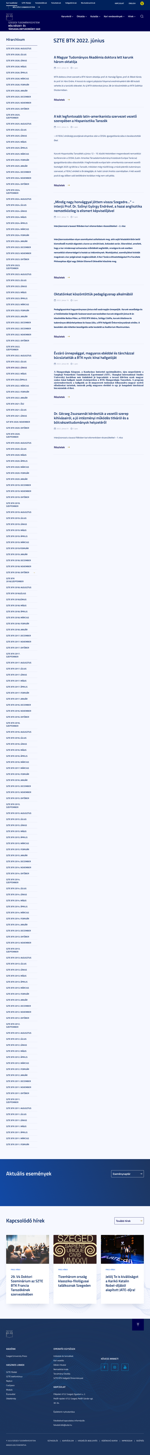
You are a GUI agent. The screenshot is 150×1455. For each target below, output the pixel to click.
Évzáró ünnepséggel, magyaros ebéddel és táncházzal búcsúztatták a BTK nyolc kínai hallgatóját (94, 355)
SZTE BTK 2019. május (16, 530)
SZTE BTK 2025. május (16, 141)
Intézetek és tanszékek (63, 1356)
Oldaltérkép (11, 1398)
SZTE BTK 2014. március (17, 912)
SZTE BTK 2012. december (18, 1005)
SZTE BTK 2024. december (18, 172)
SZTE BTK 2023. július (16, 280)
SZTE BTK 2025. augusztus (18, 123)
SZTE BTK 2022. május (16, 373)
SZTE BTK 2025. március (17, 153)
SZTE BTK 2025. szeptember (13, 116)
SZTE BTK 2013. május (16, 975)
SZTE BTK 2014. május (16, 900)
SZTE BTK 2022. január (17, 397)
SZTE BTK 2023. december (18, 247)
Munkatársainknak (88, 3)
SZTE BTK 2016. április (17, 756)
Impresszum (127, 1440)
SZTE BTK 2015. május (16, 831)
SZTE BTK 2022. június (16, 367)
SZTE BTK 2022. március (17, 385)
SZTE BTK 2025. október (17, 108)
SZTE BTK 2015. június (16, 825)
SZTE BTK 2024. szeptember (13, 191)
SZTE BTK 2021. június (16, 415)
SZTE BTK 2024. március (17, 229)
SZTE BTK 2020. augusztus (18, 442)
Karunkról (66, 16)
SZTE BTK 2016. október (17, 716)
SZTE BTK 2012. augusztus (18, 1032)
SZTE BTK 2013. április (17, 981)
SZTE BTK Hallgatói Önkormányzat (68, 1378)
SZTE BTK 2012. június (16, 1045)
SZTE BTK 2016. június (16, 743)
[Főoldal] (9, 17)
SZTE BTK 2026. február (17, 84)
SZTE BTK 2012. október (17, 1018)
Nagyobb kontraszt (142, 3)
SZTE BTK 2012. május (16, 1051)
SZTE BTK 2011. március (17, 1138)
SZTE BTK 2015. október (17, 798)
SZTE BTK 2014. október (17, 873)
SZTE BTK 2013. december (18, 930)
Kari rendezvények (113, 16)
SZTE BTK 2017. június (16, 674)
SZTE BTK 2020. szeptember (13, 435)
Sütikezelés (53, 1440)
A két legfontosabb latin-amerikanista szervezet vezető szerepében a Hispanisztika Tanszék (95, 118)
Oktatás (81, 16)
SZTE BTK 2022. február (17, 391)
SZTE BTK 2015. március (17, 843)
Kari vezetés (58, 1360)
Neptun (9, 1380)
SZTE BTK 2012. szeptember (13, 1025)
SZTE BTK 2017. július (16, 668)
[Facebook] (104, 1367)
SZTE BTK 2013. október (17, 936)
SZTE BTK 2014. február (17, 918)
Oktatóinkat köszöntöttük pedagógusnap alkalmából (93, 294)
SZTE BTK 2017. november (18, 641)
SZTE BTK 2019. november (18, 491)
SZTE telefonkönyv (14, 1376)
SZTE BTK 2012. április (17, 1057)
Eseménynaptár (122, 1174)
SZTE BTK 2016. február (17, 774)
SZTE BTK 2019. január (17, 554)
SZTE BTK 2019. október (17, 497)
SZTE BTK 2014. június (16, 894)
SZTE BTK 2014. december (18, 861)
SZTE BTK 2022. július (16, 361)
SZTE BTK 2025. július (16, 129)
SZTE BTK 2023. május (16, 292)
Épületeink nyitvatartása (64, 1411)
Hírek (130, 16)
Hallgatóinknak (71, 3)
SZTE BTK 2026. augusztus (18, 48)
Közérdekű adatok (110, 1440)
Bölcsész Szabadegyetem (24, 7)
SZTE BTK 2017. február (17, 692)
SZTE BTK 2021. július (16, 409)
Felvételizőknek (41, 3)
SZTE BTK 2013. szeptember (13, 950)
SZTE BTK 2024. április (17, 223)
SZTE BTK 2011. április (17, 1132)
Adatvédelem (68, 1440)
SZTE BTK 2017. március (17, 768)
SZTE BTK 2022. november (18, 334)
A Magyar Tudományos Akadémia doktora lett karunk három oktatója (93, 59)
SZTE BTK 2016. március (17, 762)
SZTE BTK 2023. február (17, 310)
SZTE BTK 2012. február (17, 1069)
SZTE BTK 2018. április (17, 611)
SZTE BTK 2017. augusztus (18, 662)
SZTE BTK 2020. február (17, 473)
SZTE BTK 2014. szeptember (13, 881)
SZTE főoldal (26, 3)
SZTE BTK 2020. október (17, 427)
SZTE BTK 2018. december (18, 560)
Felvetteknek (56, 3)
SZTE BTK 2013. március (17, 987)
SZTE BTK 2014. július (16, 888)
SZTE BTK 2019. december (18, 485)
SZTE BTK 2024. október (17, 184)
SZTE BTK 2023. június (16, 286)
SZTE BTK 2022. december (18, 322)
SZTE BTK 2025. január (17, 165)
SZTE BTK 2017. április (17, 686)
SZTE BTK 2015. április (17, 837)
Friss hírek (15, 1269)
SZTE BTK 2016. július (16, 737)
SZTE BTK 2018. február (17, 623)
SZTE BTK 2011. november (18, 1087)
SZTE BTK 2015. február (17, 849)
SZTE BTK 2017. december (18, 635)
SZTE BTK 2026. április (17, 72)
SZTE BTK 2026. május (16, 66)
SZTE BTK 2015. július (16, 819)
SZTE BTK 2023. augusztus (18, 274)
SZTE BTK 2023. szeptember (13, 267)
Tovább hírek (123, 1221)
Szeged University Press (16, 1356)
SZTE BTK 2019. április (17, 536)
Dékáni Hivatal (59, 1364)
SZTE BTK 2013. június (16, 969)
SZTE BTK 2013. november (18, 942)
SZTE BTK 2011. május (16, 1126)
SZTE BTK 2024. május (16, 217)
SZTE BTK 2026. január (17, 90)
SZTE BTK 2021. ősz (15, 403)
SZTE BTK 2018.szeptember (15, 580)
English (132, 3)
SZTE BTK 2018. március (17, 617)
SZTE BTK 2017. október (17, 647)
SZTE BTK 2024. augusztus (18, 199)
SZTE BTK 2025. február (17, 159)
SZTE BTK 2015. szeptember (13, 805)
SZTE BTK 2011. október (17, 1093)
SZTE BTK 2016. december (18, 704)
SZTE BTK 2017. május (16, 680)
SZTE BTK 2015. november (18, 792)
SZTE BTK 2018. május (16, 605)
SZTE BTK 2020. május (16, 454)
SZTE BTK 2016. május (16, 750)
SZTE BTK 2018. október (17, 572)
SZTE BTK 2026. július (16, 54)
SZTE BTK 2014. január (17, 924)
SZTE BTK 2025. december (18, 96)
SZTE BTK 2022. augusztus (18, 355)
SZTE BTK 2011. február (17, 1144)
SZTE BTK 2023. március (17, 304)
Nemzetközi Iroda (60, 1369)
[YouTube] (124, 1367)
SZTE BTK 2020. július (16, 448)
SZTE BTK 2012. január (17, 1075)
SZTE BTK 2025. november (18, 102)
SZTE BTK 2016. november (18, 710)
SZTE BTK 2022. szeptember (13, 348)
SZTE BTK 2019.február (17, 548)
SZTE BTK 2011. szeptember (13, 1101)
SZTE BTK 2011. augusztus (18, 1108)
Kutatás (94, 16)
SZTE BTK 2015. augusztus (18, 813)
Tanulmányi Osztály (61, 1373)
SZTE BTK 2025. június (16, 135)
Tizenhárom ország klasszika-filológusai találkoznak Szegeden (74, 1281)
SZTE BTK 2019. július (16, 518)
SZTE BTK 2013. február (17, 993)
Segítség (140, 1440)
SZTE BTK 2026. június (16, 60)
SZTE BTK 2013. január (17, 999)
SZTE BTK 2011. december (18, 1081)
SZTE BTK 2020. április (17, 461)
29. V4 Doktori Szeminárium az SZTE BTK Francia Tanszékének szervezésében (27, 1285)
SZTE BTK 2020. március (17, 467)
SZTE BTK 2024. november (18, 178)
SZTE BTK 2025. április (17, 147)
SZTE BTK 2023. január (17, 316)
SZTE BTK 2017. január (17, 698)
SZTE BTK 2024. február (17, 235)
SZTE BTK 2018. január (17, 629)
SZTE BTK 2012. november (18, 1011)
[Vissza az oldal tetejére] (138, 1324)
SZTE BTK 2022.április (16, 379)
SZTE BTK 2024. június (16, 211)
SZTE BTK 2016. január (17, 780)
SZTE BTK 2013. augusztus (18, 957)
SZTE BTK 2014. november (18, 867)
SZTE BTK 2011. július (16, 1114)
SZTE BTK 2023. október (17, 259)
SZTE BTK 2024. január (17, 241)
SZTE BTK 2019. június (16, 524)
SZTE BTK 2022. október (17, 340)
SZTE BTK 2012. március (17, 1063)
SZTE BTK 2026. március (17, 78)
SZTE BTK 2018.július (16, 593)
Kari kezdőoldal (11, 3)
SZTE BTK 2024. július (16, 205)
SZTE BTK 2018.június (16, 599)
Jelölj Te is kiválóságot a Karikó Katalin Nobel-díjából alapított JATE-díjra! (122, 1283)
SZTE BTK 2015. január (17, 855)
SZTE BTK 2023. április (17, 298)
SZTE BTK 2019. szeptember (13, 504)
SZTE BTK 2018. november (18, 566)
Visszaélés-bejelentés (87, 1440)
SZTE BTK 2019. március (17, 542)
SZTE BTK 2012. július (16, 1039)
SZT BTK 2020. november (18, 421)
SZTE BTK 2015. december (18, 786)
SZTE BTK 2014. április (17, 906)
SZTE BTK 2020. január (17, 479)
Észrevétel (10, 1394)
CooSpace (10, 1385)
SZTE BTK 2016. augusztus (18, 731)
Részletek (59, 100)
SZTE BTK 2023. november (18, 253)
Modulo (9, 1389)
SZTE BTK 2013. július (16, 963)
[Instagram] (114, 1367)
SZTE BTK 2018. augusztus (18, 587)
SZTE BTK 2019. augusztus (18, 512)
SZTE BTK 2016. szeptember (13, 724)
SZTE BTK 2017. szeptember (13, 655)
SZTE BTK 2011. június (16, 1120)
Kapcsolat (119, 3)
